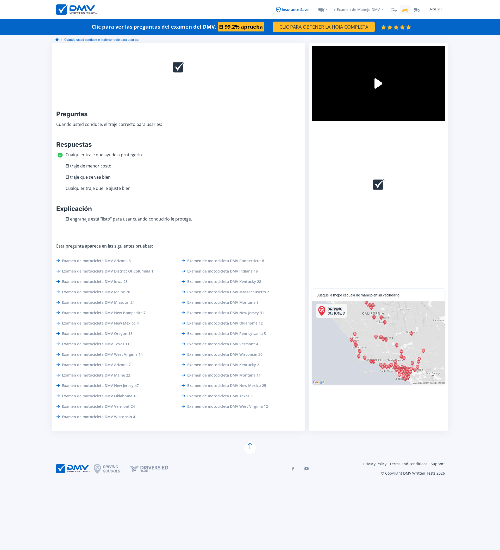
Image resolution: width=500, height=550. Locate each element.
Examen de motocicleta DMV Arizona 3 (96, 260)
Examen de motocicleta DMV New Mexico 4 (100, 323)
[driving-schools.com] (111, 469)
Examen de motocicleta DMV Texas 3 (220, 395)
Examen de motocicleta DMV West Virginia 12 (227, 406)
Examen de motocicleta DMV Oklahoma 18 (100, 395)
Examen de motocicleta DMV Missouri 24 (98, 302)
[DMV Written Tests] (250, 448)
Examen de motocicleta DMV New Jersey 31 (225, 312)
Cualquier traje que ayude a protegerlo (104, 155)
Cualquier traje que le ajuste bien (98, 188)
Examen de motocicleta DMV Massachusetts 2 (228, 291)
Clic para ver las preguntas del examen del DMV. (177, 27)
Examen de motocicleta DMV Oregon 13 (97, 333)
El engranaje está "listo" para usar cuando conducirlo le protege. (129, 219)
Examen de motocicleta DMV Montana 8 (223, 302)
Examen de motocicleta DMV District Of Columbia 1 (107, 271)
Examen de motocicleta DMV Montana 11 (224, 375)
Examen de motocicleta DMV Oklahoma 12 (225, 323)
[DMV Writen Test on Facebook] (293, 468)
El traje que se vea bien (88, 177)
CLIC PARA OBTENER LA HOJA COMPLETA (323, 27)
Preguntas (72, 114)
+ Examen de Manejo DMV (357, 9)
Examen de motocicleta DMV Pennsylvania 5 (226, 333)
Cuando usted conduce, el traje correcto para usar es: (101, 40)
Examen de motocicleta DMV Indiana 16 (222, 271)
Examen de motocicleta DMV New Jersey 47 (100, 385)
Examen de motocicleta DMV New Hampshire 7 (104, 312)
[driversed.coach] (153, 468)
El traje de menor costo (88, 166)
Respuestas (74, 144)
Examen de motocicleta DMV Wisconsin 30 (224, 354)
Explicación (74, 208)
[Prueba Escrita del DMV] (76, 9)
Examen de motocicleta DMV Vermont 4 (222, 343)
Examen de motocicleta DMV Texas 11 (95, 343)
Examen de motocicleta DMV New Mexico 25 (226, 385)
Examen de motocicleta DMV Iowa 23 (95, 281)
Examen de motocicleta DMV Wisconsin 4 (98, 416)
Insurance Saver (296, 9)
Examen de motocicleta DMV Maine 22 (96, 375)
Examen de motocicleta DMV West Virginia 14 (102, 354)
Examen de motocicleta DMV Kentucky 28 (224, 281)
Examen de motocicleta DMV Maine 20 (96, 291)
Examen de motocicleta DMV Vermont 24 (98, 406)
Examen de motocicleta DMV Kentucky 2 (223, 364)
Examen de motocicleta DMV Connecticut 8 (225, 260)
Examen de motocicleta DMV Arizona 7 (96, 364)
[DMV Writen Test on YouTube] (306, 468)
